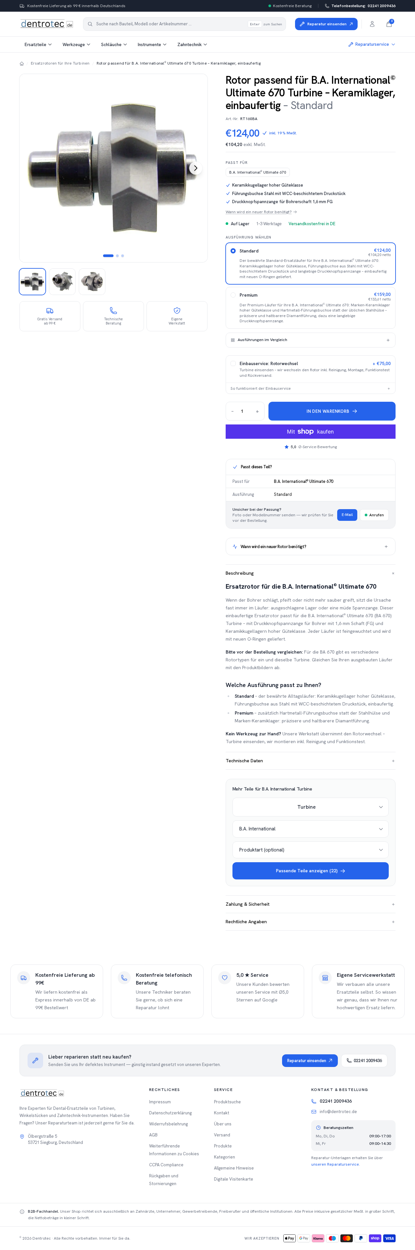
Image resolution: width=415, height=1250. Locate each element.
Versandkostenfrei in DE (312, 224)
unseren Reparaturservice (335, 1164)
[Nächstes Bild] (195, 168)
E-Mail (347, 514)
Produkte (223, 1146)
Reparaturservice (372, 44)
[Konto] (372, 24)
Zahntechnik (189, 44)
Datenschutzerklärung (170, 1113)
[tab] (32, 282)
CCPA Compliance (166, 1165)
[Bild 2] (117, 255)
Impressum (160, 1102)
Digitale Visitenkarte (233, 1179)
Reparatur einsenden (306, 1060)
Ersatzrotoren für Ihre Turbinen (60, 63)
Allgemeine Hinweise (234, 1168)
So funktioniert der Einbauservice (311, 388)
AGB (153, 1135)
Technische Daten (311, 761)
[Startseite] (21, 63)
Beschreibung (311, 573)
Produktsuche (227, 1102)
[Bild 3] (122, 255)
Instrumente (149, 44)
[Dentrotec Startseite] (46, 24)
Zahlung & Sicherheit (311, 904)
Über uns (222, 1124)
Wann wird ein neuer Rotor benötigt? (259, 211)
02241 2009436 (363, 5)
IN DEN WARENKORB (328, 411)
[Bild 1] (108, 255)
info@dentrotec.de (338, 1111)
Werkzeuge (74, 44)
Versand (222, 1135)
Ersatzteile (35, 44)
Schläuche (111, 44)
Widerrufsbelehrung (168, 1124)
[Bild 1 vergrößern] (113, 168)
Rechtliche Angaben (311, 922)
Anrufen (376, 515)
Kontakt (221, 1113)
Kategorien (224, 1157)
